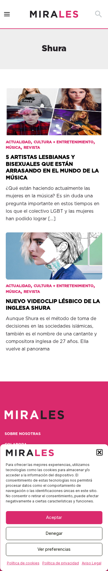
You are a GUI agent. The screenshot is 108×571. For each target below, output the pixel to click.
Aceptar (54, 517)
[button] (99, 452)
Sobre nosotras (23, 434)
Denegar (54, 533)
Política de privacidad (60, 563)
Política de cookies (23, 563)
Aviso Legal (91, 563)
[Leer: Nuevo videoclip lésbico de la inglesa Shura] (54, 252)
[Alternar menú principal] (7, 14)
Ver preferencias (54, 549)
